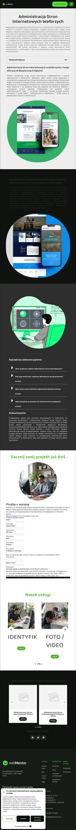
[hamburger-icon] (71, 4)
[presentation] (11, 630)
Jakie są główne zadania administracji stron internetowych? (38, 368)
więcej (21, 657)
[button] (66, 60)
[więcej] (21, 630)
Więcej (23, 719)
